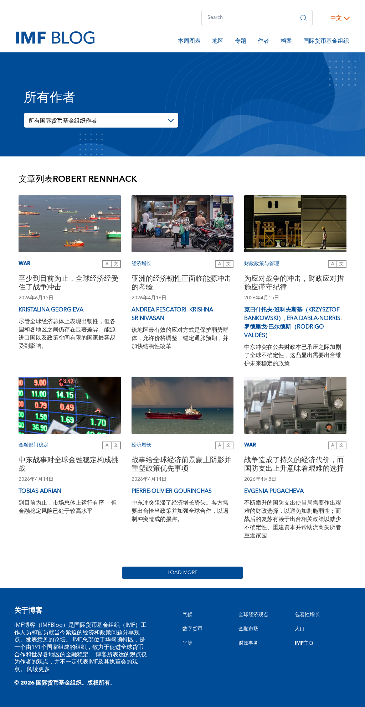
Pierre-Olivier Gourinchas (172, 491)
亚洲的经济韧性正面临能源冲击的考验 (181, 283)
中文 (336, 18)
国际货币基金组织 (326, 42)
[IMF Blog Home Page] (55, 37)
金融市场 (248, 629)
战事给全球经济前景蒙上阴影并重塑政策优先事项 (181, 465)
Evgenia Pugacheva (274, 491)
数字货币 (192, 629)
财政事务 (248, 643)
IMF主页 (304, 643)
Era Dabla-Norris (313, 318)
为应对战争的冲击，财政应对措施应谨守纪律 (294, 283)
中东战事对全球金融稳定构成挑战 (68, 465)
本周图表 (189, 42)
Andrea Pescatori (159, 310)
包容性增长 (307, 614)
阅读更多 (38, 669)
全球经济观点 (253, 614)
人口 (300, 629)
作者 (263, 42)
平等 (187, 643)
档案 (286, 42)
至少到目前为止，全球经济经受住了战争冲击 (68, 283)
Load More (182, 572)
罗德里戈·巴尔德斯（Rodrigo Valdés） (284, 331)
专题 (240, 42)
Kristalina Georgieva (51, 310)
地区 (217, 42)
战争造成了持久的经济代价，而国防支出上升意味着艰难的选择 (294, 465)
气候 (187, 614)
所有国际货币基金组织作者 (63, 121)
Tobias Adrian (40, 491)
